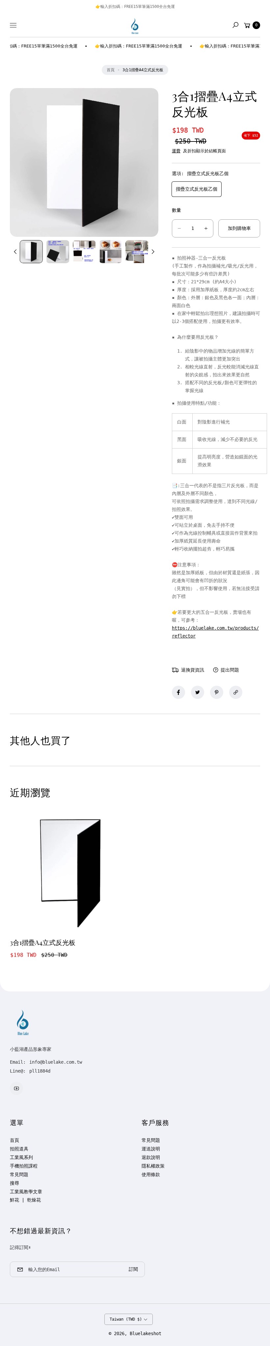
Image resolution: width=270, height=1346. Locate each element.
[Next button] (152, 251)
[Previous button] (15, 251)
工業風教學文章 (26, 1191)
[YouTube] (16, 1088)
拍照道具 (19, 1148)
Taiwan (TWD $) (126, 1319)
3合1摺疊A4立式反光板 (42, 942)
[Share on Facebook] (178, 692)
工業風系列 (21, 1157)
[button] (235, 25)
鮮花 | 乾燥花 (25, 1200)
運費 (176, 150)
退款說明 (151, 1157)
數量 (176, 210)
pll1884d (39, 1071)
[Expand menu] (13, 25)
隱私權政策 (153, 1166)
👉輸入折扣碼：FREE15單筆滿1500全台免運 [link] (132, 46)
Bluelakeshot (145, 1333)
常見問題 (19, 1174)
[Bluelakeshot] (135, 25)
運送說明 (151, 1148)
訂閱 (133, 1269)
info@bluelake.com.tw (54, 1062)
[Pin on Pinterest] (216, 692)
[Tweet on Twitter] (197, 692)
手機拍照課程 (24, 1166)
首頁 (111, 70)
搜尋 (14, 1183)
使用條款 (151, 1174)
